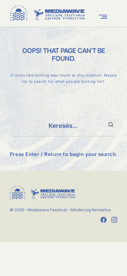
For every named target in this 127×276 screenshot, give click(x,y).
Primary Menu (104, 16)
